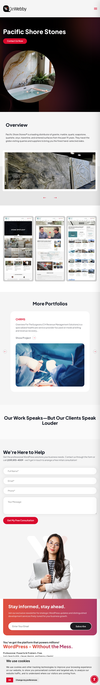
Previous (5, 351)
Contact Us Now (15, 41)
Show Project (23, 337)
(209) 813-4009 (15, 460)
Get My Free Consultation (20, 520)
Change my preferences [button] (26, 680)
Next (95, 351)
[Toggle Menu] (95, 9)
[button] (44, 198)
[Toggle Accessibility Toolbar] (94, 679)
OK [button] (9, 680)
